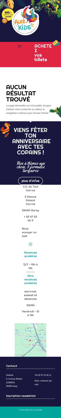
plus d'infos (30, 181)
